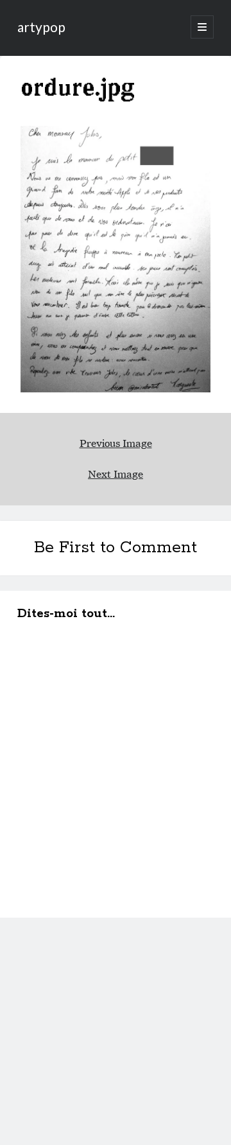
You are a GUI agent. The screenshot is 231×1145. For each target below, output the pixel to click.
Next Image (115, 474)
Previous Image (116, 443)
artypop (41, 27)
